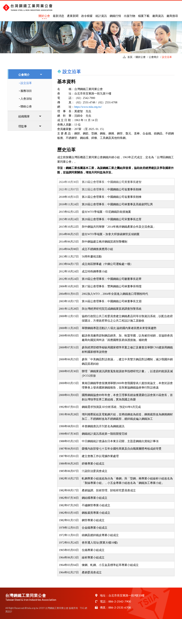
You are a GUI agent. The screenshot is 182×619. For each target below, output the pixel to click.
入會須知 (26, 98)
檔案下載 (143, 15)
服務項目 (26, 90)
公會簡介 (154, 56)
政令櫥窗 (87, 15)
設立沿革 (26, 83)
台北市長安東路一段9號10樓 (126, 595)
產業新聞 (72, 15)
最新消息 (58, 15)
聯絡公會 (26, 106)
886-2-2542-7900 (119, 601)
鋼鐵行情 (115, 15)
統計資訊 (101, 15)
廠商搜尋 (172, 15)
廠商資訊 (158, 15)
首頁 (129, 56)
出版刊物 (129, 15)
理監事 (22, 126)
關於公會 (44, 15)
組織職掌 (24, 116)
